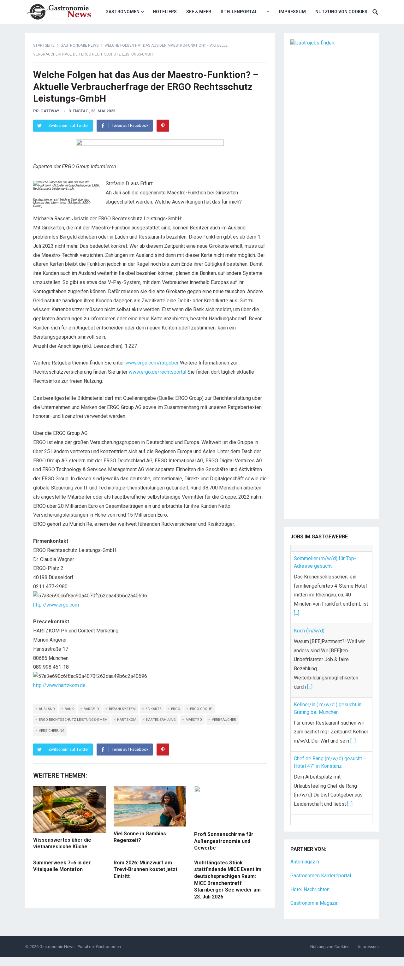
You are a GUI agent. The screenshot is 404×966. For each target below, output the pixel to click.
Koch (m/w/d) (309, 624)
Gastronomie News (79, 45)
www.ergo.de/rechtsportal (157, 372)
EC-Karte (153, 709)
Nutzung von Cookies (341, 11)
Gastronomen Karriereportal (320, 859)
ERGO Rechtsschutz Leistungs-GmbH (73, 720)
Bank (69, 709)
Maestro (194, 720)
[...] (296, 607)
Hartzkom (126, 720)
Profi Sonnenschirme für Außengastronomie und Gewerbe (223, 841)
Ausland (47, 709)
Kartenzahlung (161, 720)
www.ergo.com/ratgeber (152, 363)
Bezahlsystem (122, 709)
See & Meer (198, 11)
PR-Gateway (46, 111)
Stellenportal (239, 11)
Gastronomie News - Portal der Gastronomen (80, 929)
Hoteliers (165, 11)
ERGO (175, 709)
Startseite (44, 45)
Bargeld (91, 709)
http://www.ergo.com (56, 605)
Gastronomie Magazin (314, 887)
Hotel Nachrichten (310, 873)
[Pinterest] (163, 126)
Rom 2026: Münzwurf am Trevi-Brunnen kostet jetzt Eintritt (145, 869)
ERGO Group (201, 709)
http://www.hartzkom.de (59, 685)
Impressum (292, 11)
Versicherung (52, 731)
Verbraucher (224, 720)
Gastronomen (122, 11)
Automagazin (304, 845)
